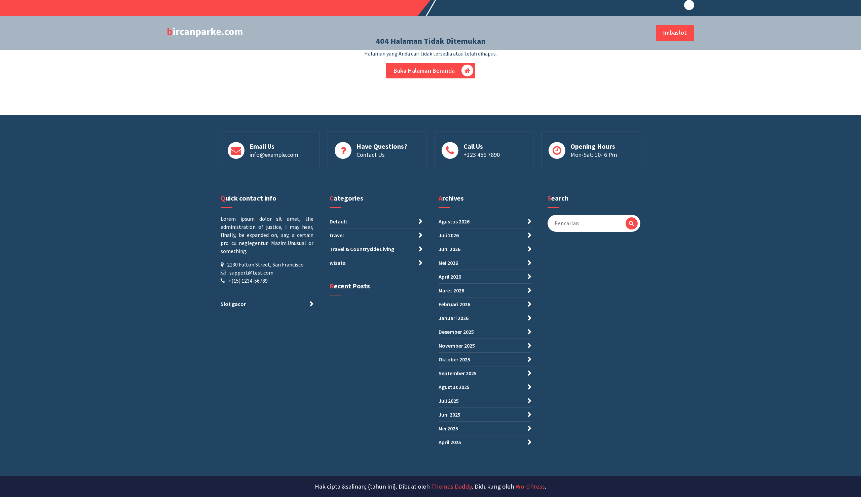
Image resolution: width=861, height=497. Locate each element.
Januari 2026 (454, 318)
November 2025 (457, 345)
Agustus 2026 (454, 221)
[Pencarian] (632, 223)
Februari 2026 (454, 304)
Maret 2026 (451, 290)
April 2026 (450, 276)
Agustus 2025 (454, 387)
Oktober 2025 (454, 359)
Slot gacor (233, 303)
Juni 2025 (449, 414)
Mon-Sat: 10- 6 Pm (593, 154)
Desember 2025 (456, 331)
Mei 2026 (448, 262)
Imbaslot (675, 32)
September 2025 (458, 373)
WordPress (530, 486)
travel (337, 235)
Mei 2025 (448, 428)
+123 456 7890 (481, 154)
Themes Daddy (451, 486)
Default (338, 221)
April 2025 (450, 442)
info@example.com (274, 154)
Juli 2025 (449, 400)
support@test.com (251, 272)
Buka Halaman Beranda (424, 70)
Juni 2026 (449, 249)
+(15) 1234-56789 (248, 280)
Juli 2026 (449, 235)
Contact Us (371, 154)
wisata (338, 262)
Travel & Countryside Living (362, 249)
